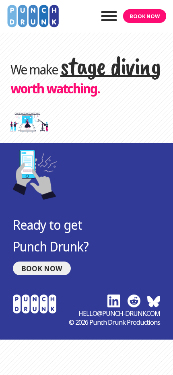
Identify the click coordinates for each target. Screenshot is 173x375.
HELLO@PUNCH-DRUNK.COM (119, 313)
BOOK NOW (145, 16)
